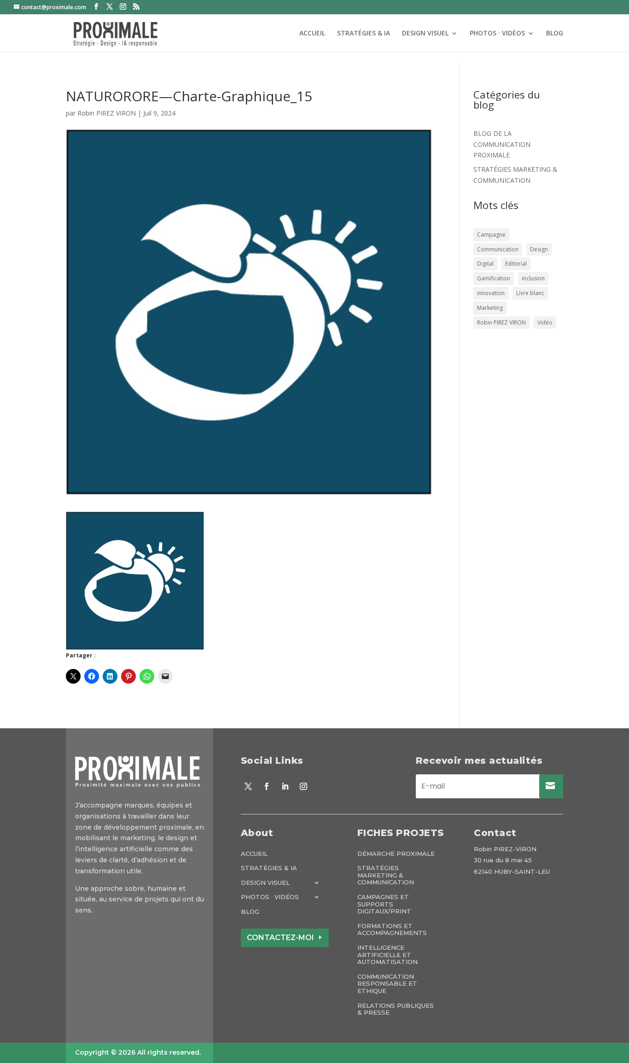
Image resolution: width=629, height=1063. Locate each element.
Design (539, 249)
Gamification (493, 278)
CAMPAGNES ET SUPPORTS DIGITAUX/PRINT (384, 904)
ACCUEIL (312, 33)
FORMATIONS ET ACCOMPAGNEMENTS (392, 930)
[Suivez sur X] (248, 786)
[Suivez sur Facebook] (266, 786)
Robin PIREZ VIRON (106, 113)
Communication (497, 249)
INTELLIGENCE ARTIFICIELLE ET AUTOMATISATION (387, 954)
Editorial (516, 263)
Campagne (491, 234)
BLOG (554, 33)
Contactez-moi (280, 937)
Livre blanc (530, 293)
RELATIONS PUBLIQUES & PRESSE (395, 1009)
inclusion (533, 278)
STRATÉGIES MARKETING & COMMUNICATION (385, 875)
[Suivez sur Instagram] (303, 786)
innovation (491, 293)
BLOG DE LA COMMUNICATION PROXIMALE (501, 144)
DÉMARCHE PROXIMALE (396, 853)
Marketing (490, 308)
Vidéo (545, 322)
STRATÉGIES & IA (363, 33)
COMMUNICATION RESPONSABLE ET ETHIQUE (387, 983)
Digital (485, 263)
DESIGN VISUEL (425, 33)
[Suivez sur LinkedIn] (285, 786)
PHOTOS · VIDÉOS (497, 33)
